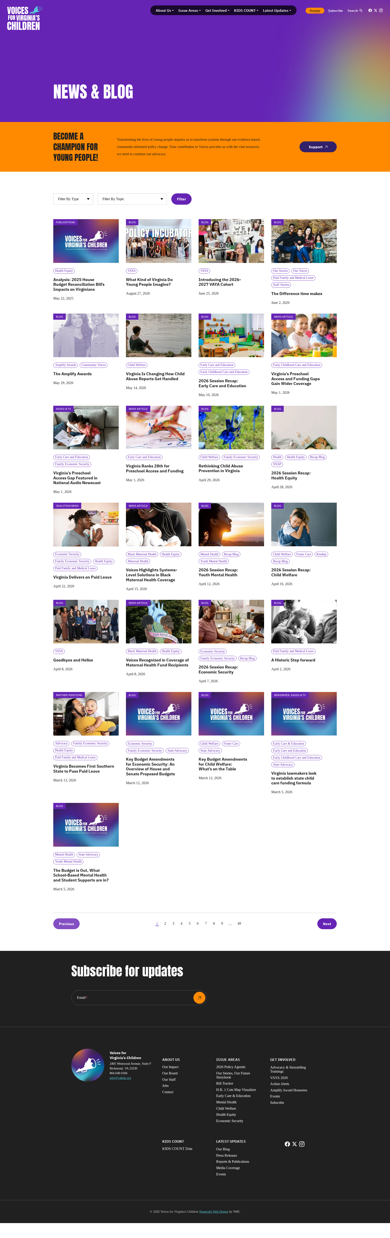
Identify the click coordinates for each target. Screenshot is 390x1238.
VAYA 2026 (279, 1078)
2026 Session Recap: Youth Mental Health (218, 572)
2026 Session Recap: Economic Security (218, 669)
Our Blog (223, 1149)
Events (275, 1096)
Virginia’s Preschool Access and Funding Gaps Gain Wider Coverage (295, 378)
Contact (167, 1092)
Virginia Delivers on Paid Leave (82, 577)
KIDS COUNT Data (177, 1149)
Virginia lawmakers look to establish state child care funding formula (293, 778)
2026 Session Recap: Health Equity (291, 475)
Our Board (170, 1073)
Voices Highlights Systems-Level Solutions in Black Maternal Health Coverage (151, 574)
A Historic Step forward (293, 660)
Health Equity (226, 1114)
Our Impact (170, 1067)
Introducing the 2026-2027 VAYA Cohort (220, 282)
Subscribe (277, 1102)
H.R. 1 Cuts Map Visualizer (236, 1090)
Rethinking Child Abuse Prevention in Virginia (221, 468)
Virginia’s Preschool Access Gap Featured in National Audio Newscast (77, 477)
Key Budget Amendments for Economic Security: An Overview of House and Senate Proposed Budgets (150, 766)
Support (316, 147)
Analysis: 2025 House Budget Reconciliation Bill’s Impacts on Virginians (78, 284)
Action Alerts (279, 1084)
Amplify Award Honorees (288, 1090)
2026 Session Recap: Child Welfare (291, 572)
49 (239, 923)
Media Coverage (228, 1168)
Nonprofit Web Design (213, 1211)
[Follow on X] (375, 10)
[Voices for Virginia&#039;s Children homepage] (25, 18)
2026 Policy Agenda (230, 1067)
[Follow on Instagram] (381, 10)
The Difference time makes (296, 293)
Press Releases (226, 1155)
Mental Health (226, 1102)
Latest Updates (231, 1141)
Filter (181, 199)
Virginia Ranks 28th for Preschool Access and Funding (154, 468)
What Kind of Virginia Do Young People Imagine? (149, 282)
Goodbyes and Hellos (73, 660)
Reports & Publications (232, 1161)
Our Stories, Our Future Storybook (233, 1075)
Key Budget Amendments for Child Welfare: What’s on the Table (223, 764)
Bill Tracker (224, 1083)
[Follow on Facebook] (370, 10)
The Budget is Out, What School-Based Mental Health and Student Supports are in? (81, 875)
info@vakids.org (120, 1078)
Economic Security (229, 1121)
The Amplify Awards (72, 373)
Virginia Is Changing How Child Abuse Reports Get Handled (155, 376)
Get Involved (282, 1059)
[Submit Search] (361, 11)
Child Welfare (226, 1108)
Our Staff (169, 1079)
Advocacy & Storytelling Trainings (288, 1069)
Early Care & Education (233, 1096)
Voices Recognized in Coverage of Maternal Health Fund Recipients (157, 662)
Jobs (165, 1086)
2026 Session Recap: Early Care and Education (222, 383)
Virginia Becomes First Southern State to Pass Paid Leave (83, 769)
